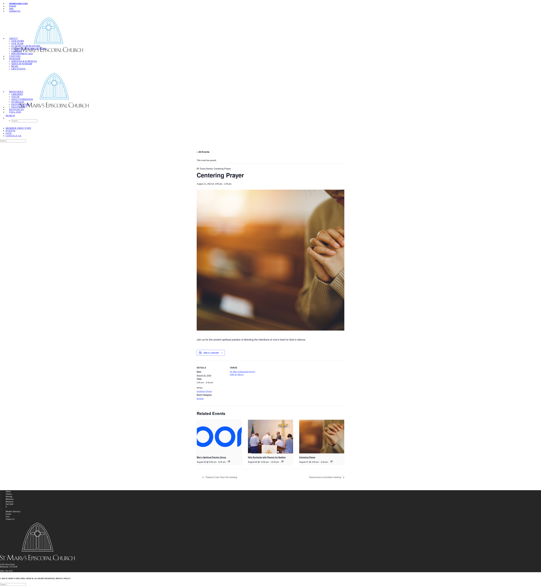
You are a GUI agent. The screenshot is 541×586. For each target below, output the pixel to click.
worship (200, 398)
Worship (14, 58)
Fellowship (18, 107)
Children (17, 94)
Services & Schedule (24, 61)
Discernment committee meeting (325, 477)
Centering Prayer (204, 391)
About (13, 38)
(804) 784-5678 (6, 571)
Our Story (17, 41)
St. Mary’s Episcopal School (28, 48)
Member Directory (18, 4)
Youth (15, 97)
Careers (16, 51)
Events (10, 130)
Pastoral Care (20, 104)
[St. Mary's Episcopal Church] (270, 26)
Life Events (18, 69)
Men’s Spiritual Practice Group (211, 457)
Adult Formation (22, 99)
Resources (16, 109)
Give (9, 133)
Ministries (16, 91)
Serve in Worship (21, 64)
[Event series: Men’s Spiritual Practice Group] (229, 461)
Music (14, 66)
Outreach (17, 102)
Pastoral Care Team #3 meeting (221, 477)
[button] (10, 115)
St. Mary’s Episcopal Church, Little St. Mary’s (243, 373)
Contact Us (14, 11)
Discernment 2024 (22, 53)
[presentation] (219, 437)
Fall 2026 (15, 112)
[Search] (13, 140)
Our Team (17, 43)
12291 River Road (7, 564)
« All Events (203, 151)
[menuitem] (273, 3)
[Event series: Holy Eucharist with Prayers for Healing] (282, 461)
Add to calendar (211, 352)
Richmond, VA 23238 (8, 567)
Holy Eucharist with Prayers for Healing (267, 457)
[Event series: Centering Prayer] (331, 461)
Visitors (15, 56)
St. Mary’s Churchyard (25, 46)
